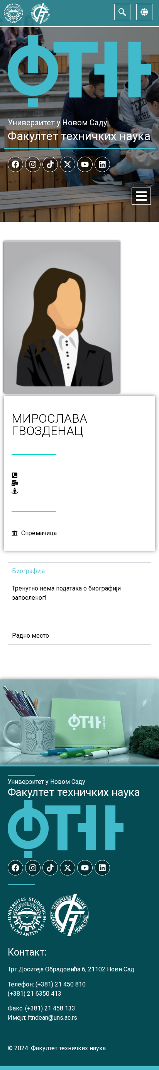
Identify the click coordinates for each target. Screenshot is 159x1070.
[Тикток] (50, 164)
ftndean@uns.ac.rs (52, 1017)
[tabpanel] (79, 603)
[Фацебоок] (15, 164)
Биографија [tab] (28, 571)
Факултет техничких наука (79, 136)
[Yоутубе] (85, 164)
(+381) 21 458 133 (50, 1008)
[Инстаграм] (33, 164)
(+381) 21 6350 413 (34, 993)
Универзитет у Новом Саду (57, 122)
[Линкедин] (102, 164)
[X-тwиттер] (67, 164)
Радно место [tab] (30, 635)
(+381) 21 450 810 (61, 984)
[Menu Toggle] (141, 196)
